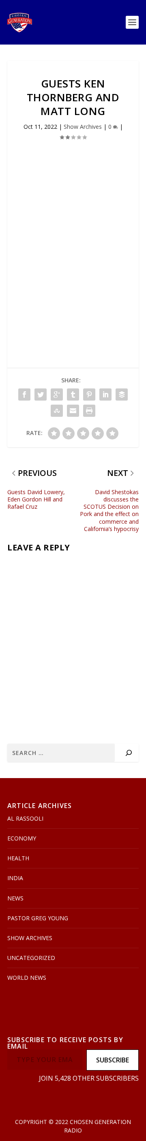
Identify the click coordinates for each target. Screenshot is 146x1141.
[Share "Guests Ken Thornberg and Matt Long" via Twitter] (40, 394)
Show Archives (83, 126)
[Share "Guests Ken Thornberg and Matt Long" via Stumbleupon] (57, 411)
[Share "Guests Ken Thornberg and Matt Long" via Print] (89, 411)
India (15, 878)
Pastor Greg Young (37, 918)
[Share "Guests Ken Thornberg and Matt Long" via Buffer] (122, 394)
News (15, 898)
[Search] (129, 753)
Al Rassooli (25, 818)
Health (18, 858)
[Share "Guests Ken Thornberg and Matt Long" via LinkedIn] (105, 394)
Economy (21, 838)
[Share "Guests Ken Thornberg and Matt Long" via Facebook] (24, 394)
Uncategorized (31, 958)
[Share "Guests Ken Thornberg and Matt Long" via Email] (73, 411)
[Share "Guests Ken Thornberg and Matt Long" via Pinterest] (89, 394)
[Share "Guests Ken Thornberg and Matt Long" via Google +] (57, 394)
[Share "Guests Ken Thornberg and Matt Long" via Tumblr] (73, 394)
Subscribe (112, 1060)
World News (26, 977)
